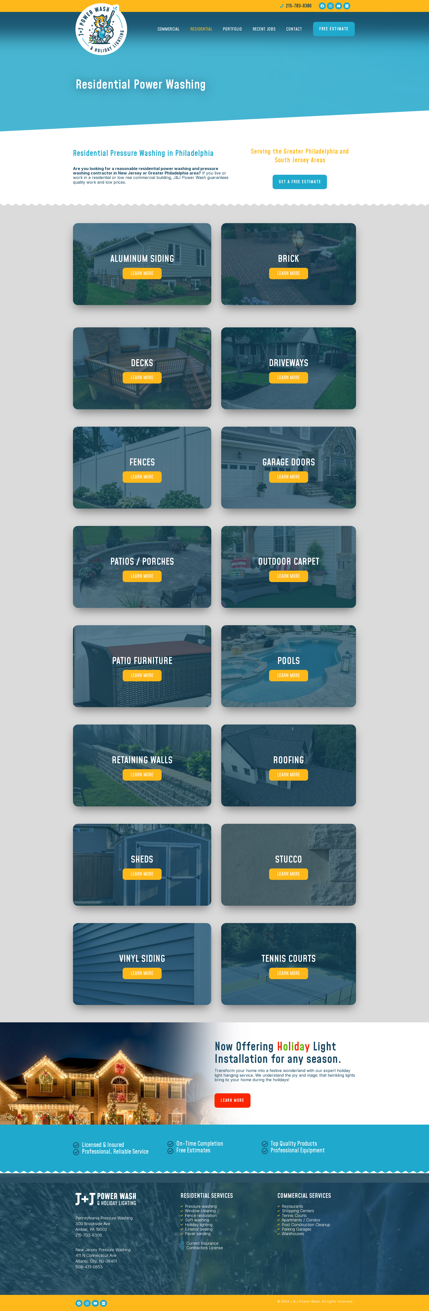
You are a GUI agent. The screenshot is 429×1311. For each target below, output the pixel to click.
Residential (201, 29)
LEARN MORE (142, 273)
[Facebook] (322, 5)
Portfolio (232, 29)
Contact (294, 29)
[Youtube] (338, 5)
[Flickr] (346, 5)
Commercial (169, 29)
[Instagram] (330, 5)
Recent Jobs (264, 29)
